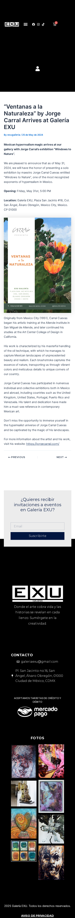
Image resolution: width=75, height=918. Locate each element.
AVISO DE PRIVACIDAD (37, 915)
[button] (25, 24)
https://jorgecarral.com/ (42, 444)
